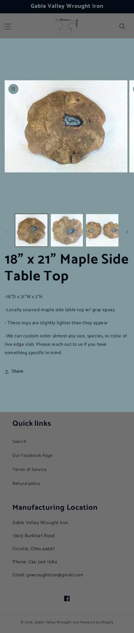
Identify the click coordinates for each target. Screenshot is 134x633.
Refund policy (26, 483)
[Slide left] (7, 232)
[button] (8, 26)
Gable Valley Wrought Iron (57, 622)
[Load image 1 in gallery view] (31, 230)
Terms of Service (29, 469)
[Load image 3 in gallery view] (102, 230)
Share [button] (17, 371)
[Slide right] (127, 232)
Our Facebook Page (32, 455)
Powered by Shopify (97, 622)
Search (19, 441)
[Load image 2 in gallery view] (67, 230)
